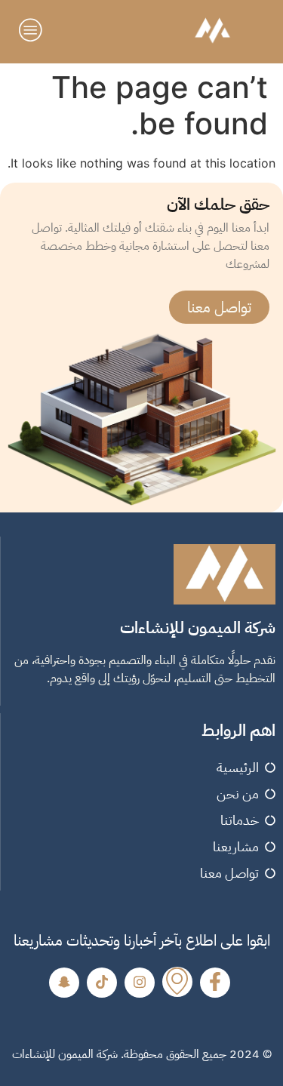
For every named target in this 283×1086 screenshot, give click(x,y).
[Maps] (177, 982)
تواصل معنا (219, 307)
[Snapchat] (64, 983)
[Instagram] (140, 983)
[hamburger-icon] (32, 32)
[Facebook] (215, 983)
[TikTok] (102, 983)
